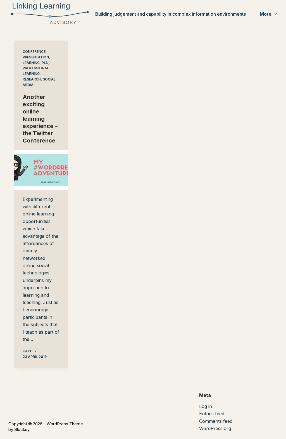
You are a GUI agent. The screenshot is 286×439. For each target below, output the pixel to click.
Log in (205, 406)
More (265, 14)
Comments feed (215, 421)
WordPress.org (215, 428)
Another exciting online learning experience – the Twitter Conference (40, 119)
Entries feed (211, 413)
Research (32, 79)
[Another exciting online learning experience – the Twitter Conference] (41, 170)
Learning (31, 63)
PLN (45, 63)
